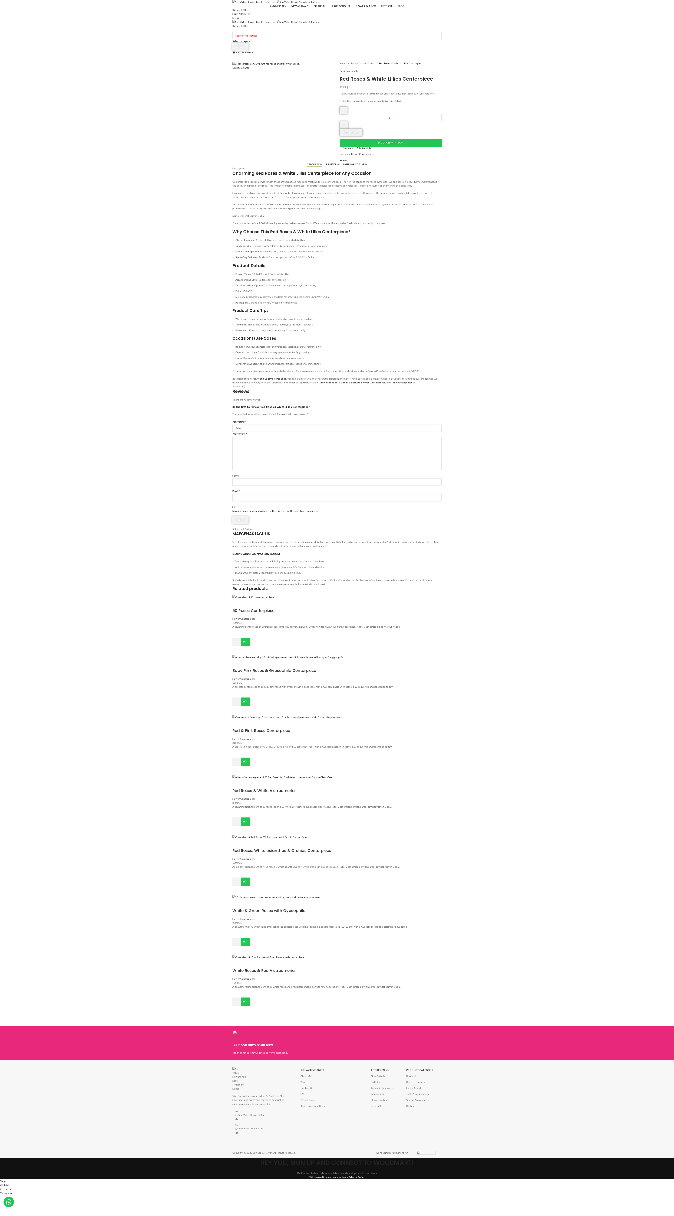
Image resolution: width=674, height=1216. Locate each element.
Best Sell (376, 1105)
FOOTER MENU (380, 1069)
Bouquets (411, 1075)
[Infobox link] (284, 1043)
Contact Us (306, 1087)
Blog (302, 1081)
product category (419, 1069)
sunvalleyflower (312, 1069)
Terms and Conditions (312, 1105)
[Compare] (236, 603)
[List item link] (259, 1123)
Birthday (375, 1081)
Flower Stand (413, 1087)
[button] (236, 642)
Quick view (236, 650)
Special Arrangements (418, 1099)
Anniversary (377, 1093)
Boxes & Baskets (415, 1081)
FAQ (302, 1093)
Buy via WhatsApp (245, 642)
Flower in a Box (379, 1099)
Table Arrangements (417, 1093)
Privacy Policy (307, 1099)
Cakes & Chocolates (382, 1087)
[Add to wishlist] (236, 633)
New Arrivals (378, 1075)
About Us (305, 1075)
